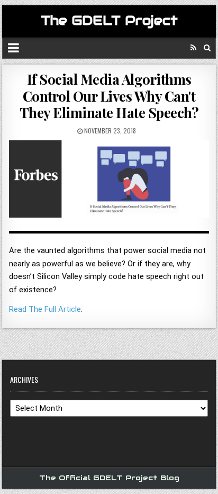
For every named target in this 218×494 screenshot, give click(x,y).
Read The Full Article (45, 309)
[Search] (207, 48)
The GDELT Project (109, 20)
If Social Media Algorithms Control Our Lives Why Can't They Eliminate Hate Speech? (109, 95)
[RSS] (193, 48)
